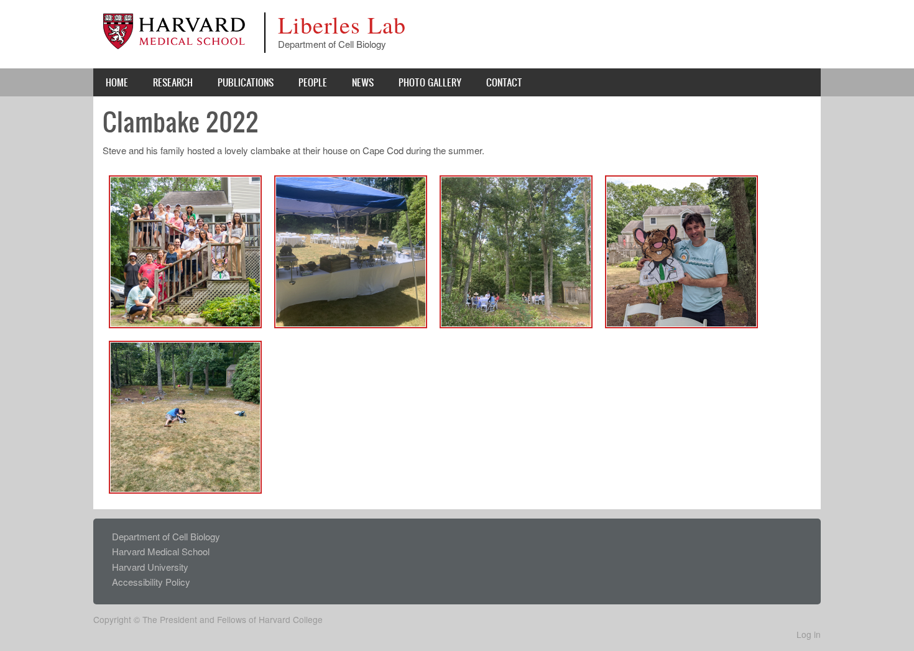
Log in (808, 634)
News (363, 82)
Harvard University (150, 566)
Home (117, 82)
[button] (185, 250)
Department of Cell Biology (166, 536)
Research (173, 82)
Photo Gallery (430, 82)
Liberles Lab (342, 24)
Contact (504, 82)
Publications (246, 82)
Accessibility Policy (151, 581)
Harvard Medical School (161, 551)
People (312, 82)
